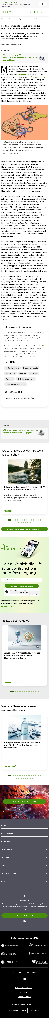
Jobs (3, 865)
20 (30, 522)
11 (33, 520)
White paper (6, 849)
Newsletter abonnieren (21, 586)
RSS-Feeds (5, 881)
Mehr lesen (6, 606)
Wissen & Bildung (9, 873)
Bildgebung (22, 74)
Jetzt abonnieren (24, 915)
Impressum (13, 1010)
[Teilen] (34, 12)
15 (18, 522)
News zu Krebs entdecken (24, 801)
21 (30, 778)
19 (27, 522)
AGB (24, 1010)
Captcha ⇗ (34, 595)
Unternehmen (7, 833)
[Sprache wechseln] (38, 12)
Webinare (5, 857)
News (3, 825)
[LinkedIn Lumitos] (24, 979)
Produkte (5, 841)
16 (21, 522)
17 (23, 522)
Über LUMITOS (23, 992)
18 (25, 522)
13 (38, 520)
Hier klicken (24, 592)
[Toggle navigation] (46, 12)
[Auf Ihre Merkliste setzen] (41, 12)
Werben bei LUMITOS (23, 988)
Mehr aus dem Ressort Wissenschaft (24, 529)
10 (31, 520)
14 (40, 520)
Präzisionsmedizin (38, 77)
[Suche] (30, 12)
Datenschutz (35, 1010)
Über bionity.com (24, 997)
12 (35, 520)
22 (32, 778)
